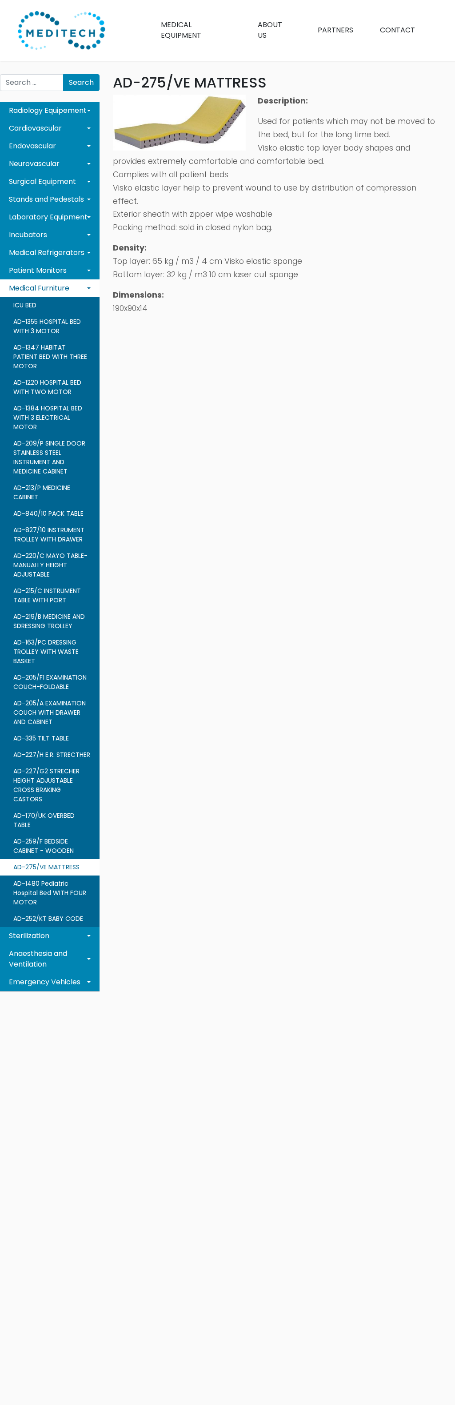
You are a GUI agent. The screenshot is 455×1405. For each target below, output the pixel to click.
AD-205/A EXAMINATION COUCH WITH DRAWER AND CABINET (49, 712)
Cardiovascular (35, 128)
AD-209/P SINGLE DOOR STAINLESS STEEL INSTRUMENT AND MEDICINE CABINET (49, 457)
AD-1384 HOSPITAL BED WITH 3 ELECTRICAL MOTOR (47, 417)
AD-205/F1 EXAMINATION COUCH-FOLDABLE (50, 682)
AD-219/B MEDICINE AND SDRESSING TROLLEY (49, 621)
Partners (335, 30)
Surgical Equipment (42, 181)
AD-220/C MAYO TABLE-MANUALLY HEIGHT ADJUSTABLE (50, 565)
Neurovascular (34, 164)
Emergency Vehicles (44, 982)
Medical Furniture (39, 288)
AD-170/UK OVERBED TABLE (44, 820)
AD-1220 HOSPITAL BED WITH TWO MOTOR (47, 387)
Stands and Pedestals (46, 199)
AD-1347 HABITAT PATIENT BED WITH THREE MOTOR (50, 356)
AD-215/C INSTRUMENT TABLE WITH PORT (47, 595)
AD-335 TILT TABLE (41, 738)
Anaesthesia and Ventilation (38, 958)
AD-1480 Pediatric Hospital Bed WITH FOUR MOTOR (49, 893)
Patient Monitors (38, 270)
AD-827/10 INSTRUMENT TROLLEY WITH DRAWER (48, 534)
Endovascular (32, 146)
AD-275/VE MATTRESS (46, 867)
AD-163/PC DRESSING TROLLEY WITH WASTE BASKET (46, 651)
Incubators (28, 235)
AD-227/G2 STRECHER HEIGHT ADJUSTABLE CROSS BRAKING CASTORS (46, 785)
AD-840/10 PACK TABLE (48, 513)
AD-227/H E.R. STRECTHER (51, 754)
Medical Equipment (181, 30)
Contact (397, 30)
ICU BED (24, 305)
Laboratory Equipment (48, 217)
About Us (270, 30)
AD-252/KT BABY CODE (48, 918)
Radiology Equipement (48, 110)
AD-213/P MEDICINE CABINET (41, 492)
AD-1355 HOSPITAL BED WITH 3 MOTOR (47, 326)
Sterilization (29, 936)
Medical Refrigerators (46, 252)
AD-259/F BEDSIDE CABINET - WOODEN (43, 846)
